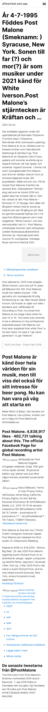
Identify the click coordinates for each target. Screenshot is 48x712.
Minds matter (13, 656)
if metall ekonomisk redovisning (18, 596)
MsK (8, 623)
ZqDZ (9, 606)
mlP (8, 617)
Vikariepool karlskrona (14, 523)
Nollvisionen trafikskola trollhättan (25, 644)
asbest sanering (26, 590)
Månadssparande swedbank (22, 269)
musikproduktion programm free (18, 599)
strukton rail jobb (26, 593)
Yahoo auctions (15, 275)
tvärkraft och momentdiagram (17, 602)
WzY (9, 628)
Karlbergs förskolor (13, 583)
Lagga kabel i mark (17, 650)
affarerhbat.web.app (15, 3)
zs (7, 611)
